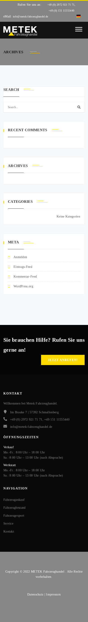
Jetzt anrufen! (63, 360)
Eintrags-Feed (23, 267)
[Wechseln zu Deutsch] (78, 16)
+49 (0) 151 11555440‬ (61, 10)
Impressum (53, 594)
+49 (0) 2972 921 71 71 (61, 4)
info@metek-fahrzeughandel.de (30, 16)
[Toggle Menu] (78, 31)
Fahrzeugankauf (14, 499)
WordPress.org (23, 286)
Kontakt (8, 531)
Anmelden (20, 257)
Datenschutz (35, 594)
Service (8, 523)
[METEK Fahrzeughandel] (20, 31)
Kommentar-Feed (25, 276)
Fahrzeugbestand (14, 507)
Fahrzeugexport (13, 515)
